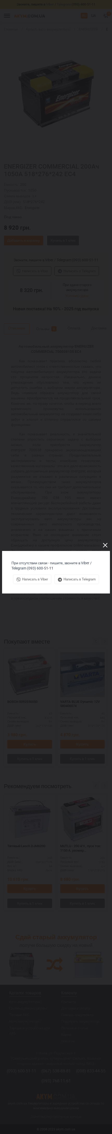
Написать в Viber (35, 579)
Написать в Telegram (80, 579)
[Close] (105, 545)
